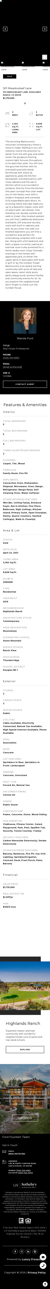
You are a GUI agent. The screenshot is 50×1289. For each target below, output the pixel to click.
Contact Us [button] (25, 1118)
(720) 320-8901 (11, 358)
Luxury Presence (32, 1259)
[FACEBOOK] (15, 1251)
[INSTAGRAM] (21, 1251)
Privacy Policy (37, 1272)
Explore (25, 1049)
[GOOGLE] (34, 1251)
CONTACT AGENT (25, 384)
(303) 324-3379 (25, 1173)
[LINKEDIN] (28, 1251)
